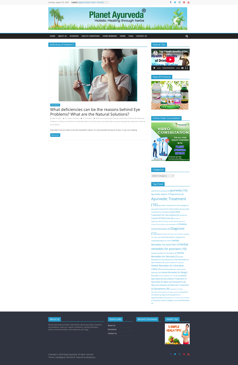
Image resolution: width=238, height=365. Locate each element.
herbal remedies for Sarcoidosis (164, 253)
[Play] (154, 68)
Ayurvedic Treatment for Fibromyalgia (173, 205)
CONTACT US (141, 36)
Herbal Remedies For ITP (161, 241)
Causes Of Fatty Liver (162, 218)
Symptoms (161, 288)
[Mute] (182, 68)
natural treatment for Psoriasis (169, 276)
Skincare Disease (160, 285)
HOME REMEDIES (110, 36)
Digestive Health (163, 234)
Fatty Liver (174, 234)
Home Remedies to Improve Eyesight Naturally (118, 121)
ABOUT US (62, 36)
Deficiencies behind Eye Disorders (107, 118)
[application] (170, 59)
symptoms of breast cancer (170, 292)
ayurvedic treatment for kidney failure (166, 209)
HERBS (122, 36)
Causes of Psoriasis (171, 221)
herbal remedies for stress (173, 262)
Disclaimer (112, 329)
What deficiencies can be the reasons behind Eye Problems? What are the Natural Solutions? (95, 112)
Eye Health (55, 105)
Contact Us (112, 333)
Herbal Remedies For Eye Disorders (88, 121)
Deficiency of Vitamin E (67, 121)
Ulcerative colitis (160, 300)
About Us (111, 325)
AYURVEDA (74, 36)
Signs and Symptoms (174, 281)
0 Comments (87, 118)
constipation (173, 224)
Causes (183, 215)
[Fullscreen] (186, 68)
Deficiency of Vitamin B (128, 118)
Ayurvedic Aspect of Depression (167, 194)
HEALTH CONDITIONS (91, 36)
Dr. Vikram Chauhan (72, 118)
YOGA (130, 36)
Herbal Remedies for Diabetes (173, 237)
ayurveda (178, 190)
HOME (52, 36)
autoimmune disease (160, 191)
